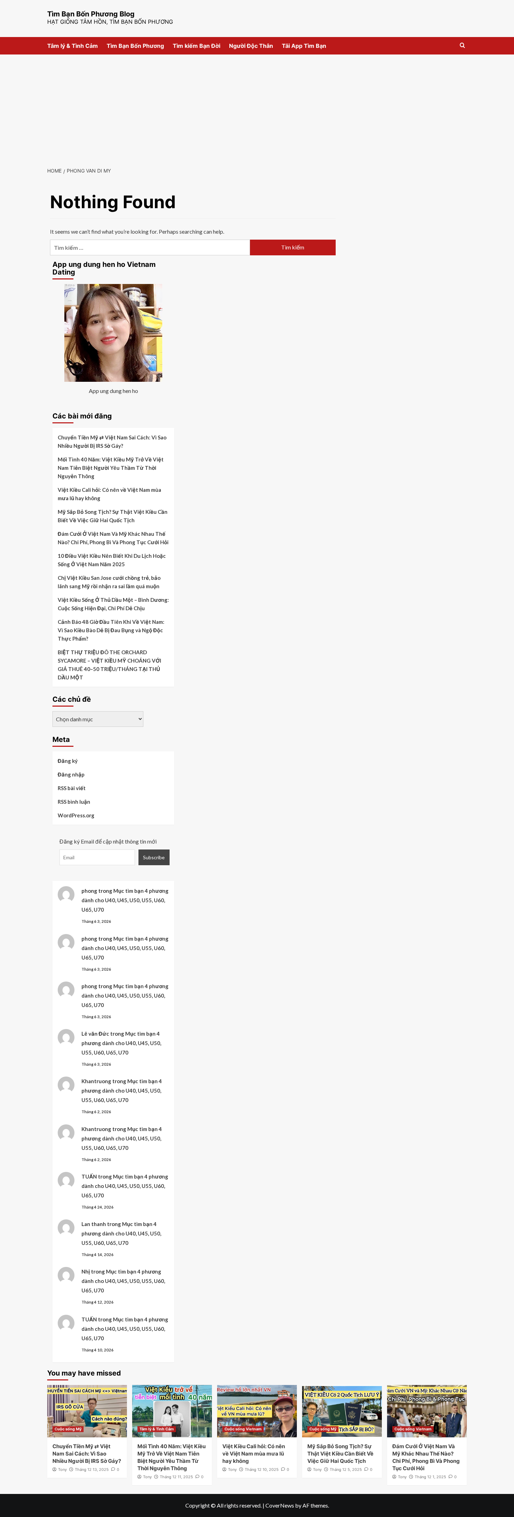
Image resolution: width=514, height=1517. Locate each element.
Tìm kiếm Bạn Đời (196, 45)
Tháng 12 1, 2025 (430, 1476)
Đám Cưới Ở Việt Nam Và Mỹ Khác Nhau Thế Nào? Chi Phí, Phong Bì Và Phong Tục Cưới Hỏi (113, 538)
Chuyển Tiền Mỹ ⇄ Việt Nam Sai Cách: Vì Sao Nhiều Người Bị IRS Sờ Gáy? (112, 441)
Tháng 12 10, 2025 (262, 1469)
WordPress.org (76, 815)
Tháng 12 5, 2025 (346, 1469)
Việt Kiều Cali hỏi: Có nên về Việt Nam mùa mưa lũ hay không (109, 494)
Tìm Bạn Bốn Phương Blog (91, 14)
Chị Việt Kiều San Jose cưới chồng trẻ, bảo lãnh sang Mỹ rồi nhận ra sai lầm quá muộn (109, 582)
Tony (62, 1469)
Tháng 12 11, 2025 (176, 1476)
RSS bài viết (72, 788)
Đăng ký (68, 761)
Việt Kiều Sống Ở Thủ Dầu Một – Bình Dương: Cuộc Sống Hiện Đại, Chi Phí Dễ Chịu (113, 604)
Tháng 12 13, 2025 (92, 1469)
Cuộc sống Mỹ (68, 1429)
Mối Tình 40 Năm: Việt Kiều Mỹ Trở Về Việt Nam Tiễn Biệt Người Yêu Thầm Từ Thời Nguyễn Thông (111, 467)
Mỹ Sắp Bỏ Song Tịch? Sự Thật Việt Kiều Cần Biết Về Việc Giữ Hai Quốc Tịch (112, 516)
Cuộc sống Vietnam (243, 1429)
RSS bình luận (74, 801)
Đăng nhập (71, 774)
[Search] (462, 45)
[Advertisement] (257, 107)
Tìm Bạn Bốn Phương (135, 45)
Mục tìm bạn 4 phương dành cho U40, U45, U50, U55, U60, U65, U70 (125, 900)
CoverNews (279, 1505)
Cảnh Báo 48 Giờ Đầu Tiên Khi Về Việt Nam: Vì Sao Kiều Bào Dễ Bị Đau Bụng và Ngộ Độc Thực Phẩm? (111, 630)
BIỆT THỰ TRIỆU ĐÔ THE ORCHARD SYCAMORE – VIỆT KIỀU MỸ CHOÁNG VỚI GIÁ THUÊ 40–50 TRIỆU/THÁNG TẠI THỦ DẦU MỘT (109, 664)
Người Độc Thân (251, 45)
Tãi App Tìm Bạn (304, 45)
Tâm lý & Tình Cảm (72, 45)
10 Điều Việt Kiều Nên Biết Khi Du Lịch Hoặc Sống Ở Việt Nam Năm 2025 (112, 560)
